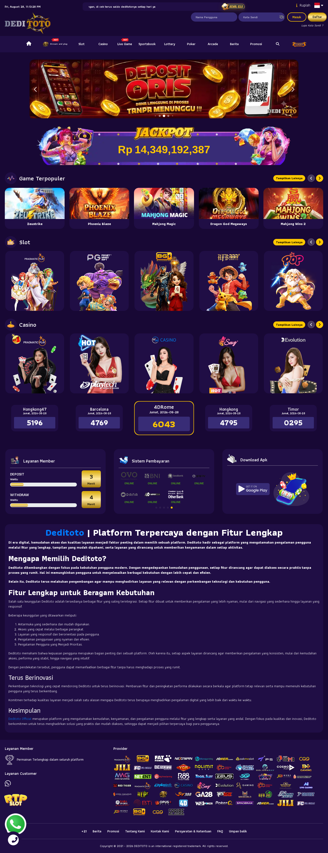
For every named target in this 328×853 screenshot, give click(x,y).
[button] (293, 89)
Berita (234, 44)
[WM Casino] (163, 363)
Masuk (296, 17)
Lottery (169, 44)
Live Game (124, 44)
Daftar (317, 16)
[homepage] (29, 44)
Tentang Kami (135, 831)
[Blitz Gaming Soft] (163, 281)
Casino (103, 44)
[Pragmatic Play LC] (34, 363)
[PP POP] (293, 281)
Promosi (256, 44)
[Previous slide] (311, 178)
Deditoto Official (19, 718)
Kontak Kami (160, 831)
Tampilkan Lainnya (289, 178)
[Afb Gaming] (228, 281)
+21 (84, 831)
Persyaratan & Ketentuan (193, 831)
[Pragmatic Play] (34, 281)
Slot (82, 44)
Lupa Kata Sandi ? (312, 25)
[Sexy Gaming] (228, 363)
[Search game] (277, 44)
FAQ (220, 831)
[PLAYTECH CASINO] (99, 363)
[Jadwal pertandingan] (233, 6)
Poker (191, 44)
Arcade (213, 44)
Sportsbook (147, 44)
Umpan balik (238, 831)
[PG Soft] (99, 281)
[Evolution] (293, 363)
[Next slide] (319, 178)
